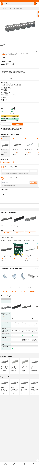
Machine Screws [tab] (17, 240)
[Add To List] (35, 51)
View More (19, 350)
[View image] (2, 45)
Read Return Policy (6, 130)
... (1, 8)
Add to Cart (18, 124)
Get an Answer (34, 171)
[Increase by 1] (10, 124)
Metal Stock (9, 8)
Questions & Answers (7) (13, 54)
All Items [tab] (3, 240)
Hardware (4, 8)
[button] (19, 189)
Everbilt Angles (19, 8)
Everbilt (2, 387)
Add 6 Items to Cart (7, 162)
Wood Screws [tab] (27, 240)
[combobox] (19, 3)
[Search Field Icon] (35, 3)
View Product (3, 372)
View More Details (5, 73)
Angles (14, 8)
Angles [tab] (9, 240)
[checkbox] (1, 138)
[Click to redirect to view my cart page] (37, 3)
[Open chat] (38, 14)
